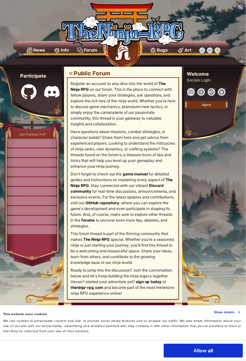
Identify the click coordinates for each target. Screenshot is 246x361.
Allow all (203, 350)
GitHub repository (102, 202)
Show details (224, 312)
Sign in (206, 104)
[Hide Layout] (240, 7)
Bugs (162, 50)
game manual (135, 174)
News (39, 50)
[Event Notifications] (201, 50)
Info (65, 50)
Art (187, 50)
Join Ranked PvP (32, 134)
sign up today (148, 281)
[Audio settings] (210, 50)
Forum (90, 50)
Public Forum (92, 73)
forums (88, 220)
